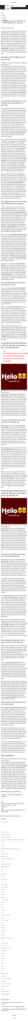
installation (4, 20)
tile (3, 12)
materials (4, 22)
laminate (4, 17)
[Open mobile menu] (3, 7)
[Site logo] (14, 2)
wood (3, 15)
